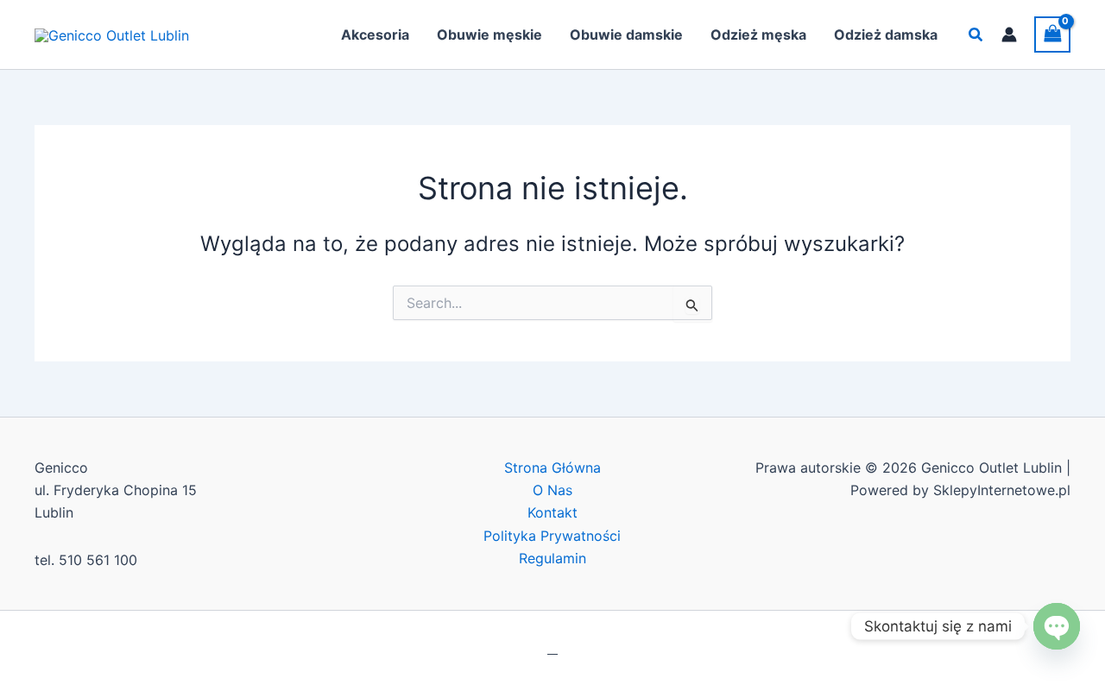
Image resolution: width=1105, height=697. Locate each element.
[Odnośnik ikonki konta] (1009, 34)
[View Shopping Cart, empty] (1052, 34)
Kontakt (552, 512)
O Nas (552, 490)
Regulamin (552, 558)
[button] (976, 35)
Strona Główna (552, 467)
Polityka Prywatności (552, 535)
